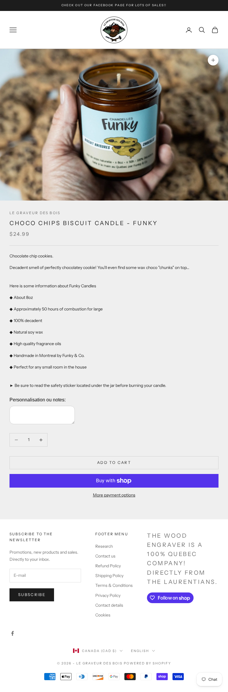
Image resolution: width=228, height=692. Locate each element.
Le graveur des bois (35, 213)
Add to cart (114, 462)
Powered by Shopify (147, 663)
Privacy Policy (108, 595)
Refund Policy (108, 565)
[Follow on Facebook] (12, 633)
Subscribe (31, 594)
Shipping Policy (109, 575)
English (140, 651)
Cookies (102, 615)
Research (104, 546)
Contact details (109, 605)
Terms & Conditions (114, 585)
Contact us (105, 556)
